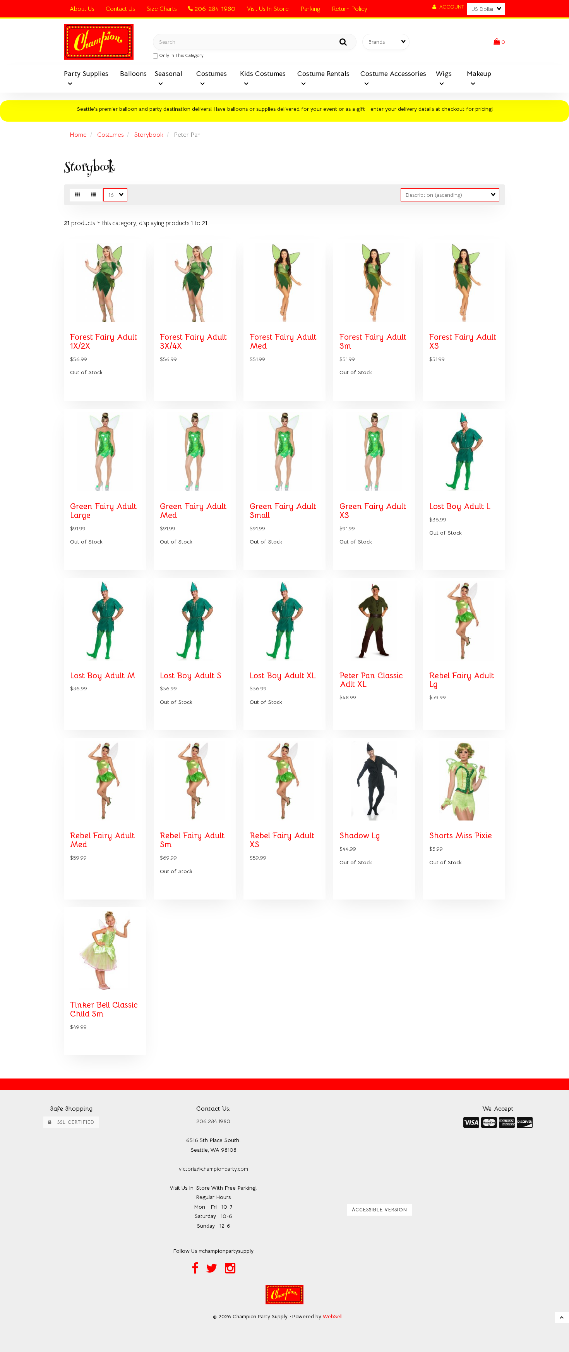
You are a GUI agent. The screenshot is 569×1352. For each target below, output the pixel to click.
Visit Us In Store (268, 9)
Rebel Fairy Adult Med (102, 840)
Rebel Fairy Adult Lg (461, 680)
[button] (499, 42)
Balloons (133, 73)
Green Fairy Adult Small (283, 510)
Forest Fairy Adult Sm (372, 341)
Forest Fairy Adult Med (283, 341)
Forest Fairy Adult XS (462, 341)
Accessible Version (379, 1210)
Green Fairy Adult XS (372, 510)
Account (450, 6)
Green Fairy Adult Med (193, 510)
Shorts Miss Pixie (460, 836)
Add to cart (122, 406)
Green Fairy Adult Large (103, 510)
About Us (82, 9)
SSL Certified (72, 1122)
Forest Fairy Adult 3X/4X (193, 341)
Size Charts (161, 9)
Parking (310, 9)
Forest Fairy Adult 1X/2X (103, 341)
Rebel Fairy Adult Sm (192, 840)
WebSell (333, 1316)
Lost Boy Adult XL (283, 676)
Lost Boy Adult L (459, 506)
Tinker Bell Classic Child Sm (104, 1009)
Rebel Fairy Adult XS (282, 840)
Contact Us (120, 9)
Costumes (110, 135)
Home (78, 135)
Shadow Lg (359, 836)
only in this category (181, 55)
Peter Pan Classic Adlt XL (371, 680)
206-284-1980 (214, 9)
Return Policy (349, 9)
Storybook (148, 135)
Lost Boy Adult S (190, 676)
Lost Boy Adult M (102, 676)
